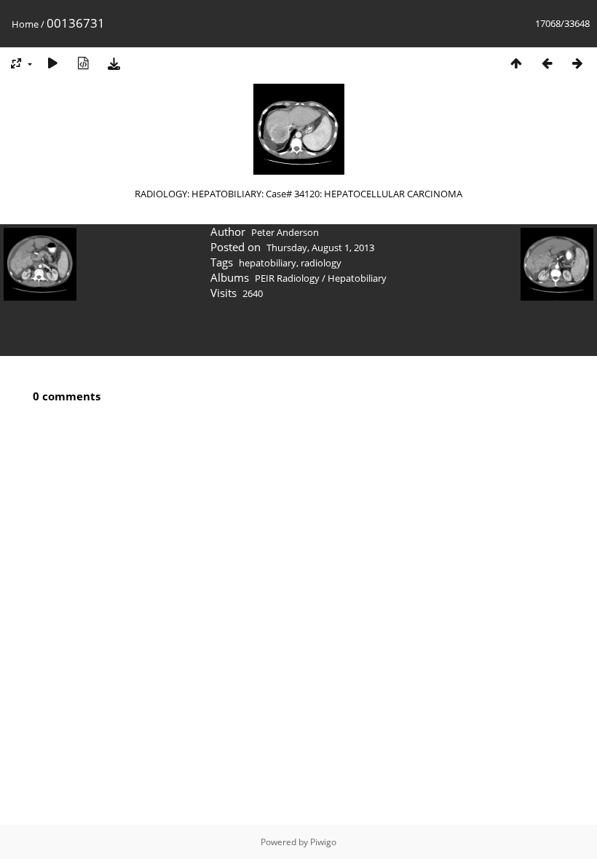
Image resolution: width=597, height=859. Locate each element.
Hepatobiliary (357, 278)
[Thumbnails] (516, 63)
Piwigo (323, 842)
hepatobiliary (267, 262)
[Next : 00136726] (577, 63)
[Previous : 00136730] (546, 63)
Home (25, 24)
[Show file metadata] (83, 63)
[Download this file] (113, 63)
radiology (321, 262)
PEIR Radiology (287, 278)
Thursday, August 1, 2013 (320, 247)
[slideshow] (52, 63)
